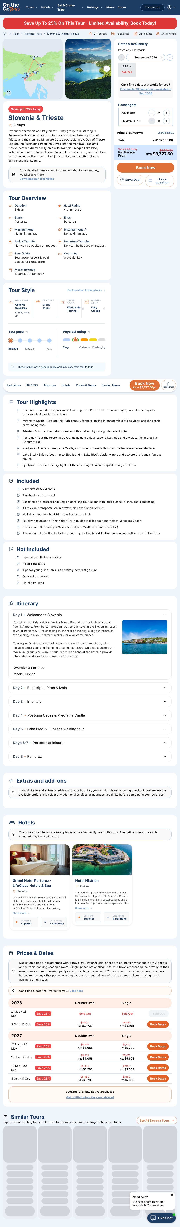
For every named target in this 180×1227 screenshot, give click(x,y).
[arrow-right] (170, 57)
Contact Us (152, 7)
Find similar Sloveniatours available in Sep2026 (145, 91)
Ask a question (162, 180)
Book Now (145, 167)
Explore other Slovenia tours (85, 290)
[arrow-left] (121, 57)
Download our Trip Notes (37, 178)
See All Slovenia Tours (155, 1120)
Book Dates (158, 1024)
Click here (76, 990)
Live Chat (165, 1218)
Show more (19, 912)
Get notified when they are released (90, 1097)
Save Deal (132, 180)
